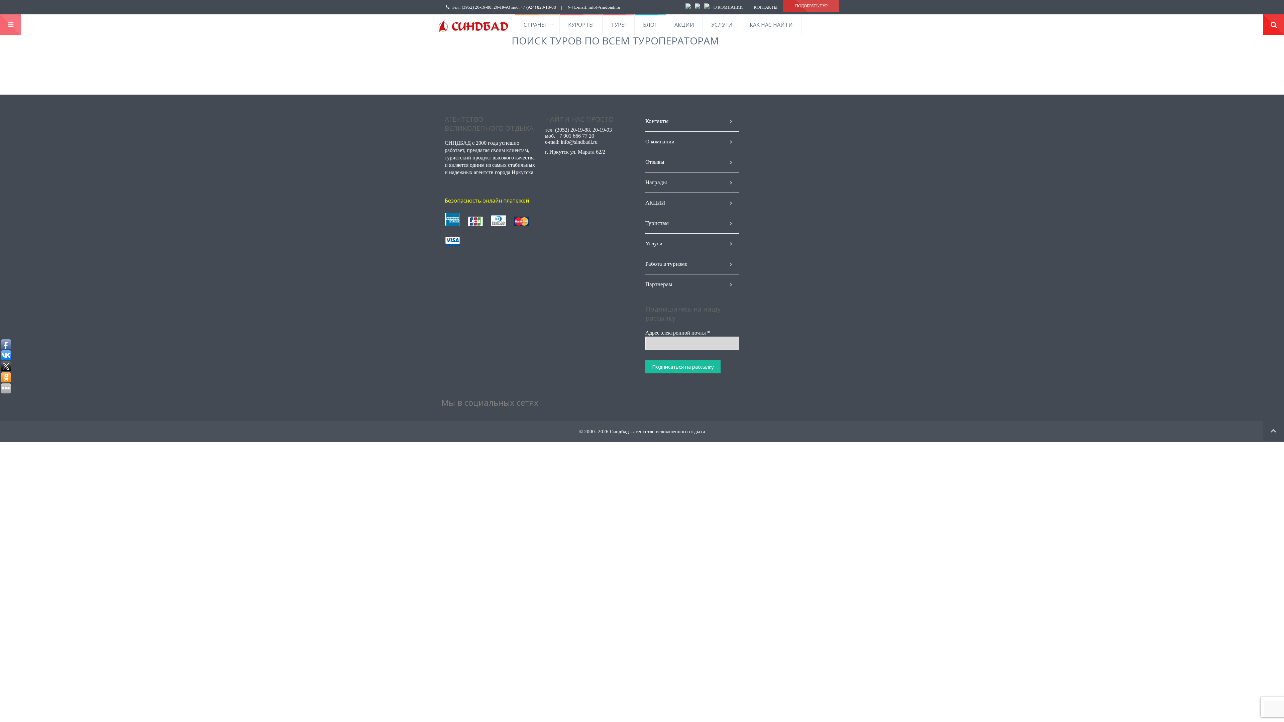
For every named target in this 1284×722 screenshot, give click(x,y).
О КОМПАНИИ (728, 7)
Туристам (657, 223)
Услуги (722, 24)
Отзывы (654, 162)
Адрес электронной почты (677, 333)
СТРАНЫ (535, 24)
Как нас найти (771, 24)
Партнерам (658, 284)
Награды (656, 182)
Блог (650, 24)
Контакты (656, 121)
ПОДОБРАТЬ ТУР (811, 5)
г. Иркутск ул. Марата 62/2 (575, 152)
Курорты (581, 24)
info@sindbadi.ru (604, 7)
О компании (659, 141)
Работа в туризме (666, 264)
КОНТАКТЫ (765, 7)
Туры (618, 24)
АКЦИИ (684, 24)
